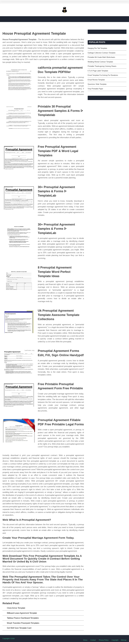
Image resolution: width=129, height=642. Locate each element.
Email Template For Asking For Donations (103, 75)
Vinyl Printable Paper (95, 89)
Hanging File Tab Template (97, 48)
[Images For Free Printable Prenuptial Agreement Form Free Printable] (19, 394)
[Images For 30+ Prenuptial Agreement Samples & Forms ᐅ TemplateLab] (19, 197)
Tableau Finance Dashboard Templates (23, 618)
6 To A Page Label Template (98, 71)
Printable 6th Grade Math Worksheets (101, 57)
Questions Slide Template (97, 84)
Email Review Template (96, 80)
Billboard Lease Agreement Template (22, 613)
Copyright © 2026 (9, 638)
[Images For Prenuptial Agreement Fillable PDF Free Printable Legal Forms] (19, 430)
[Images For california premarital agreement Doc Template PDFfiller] (19, 78)
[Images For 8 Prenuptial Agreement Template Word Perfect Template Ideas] (19, 277)
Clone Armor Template (16, 608)
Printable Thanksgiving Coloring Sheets (102, 66)
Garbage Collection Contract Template (101, 53)
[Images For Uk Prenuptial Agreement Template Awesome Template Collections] (19, 320)
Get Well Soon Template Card (19, 628)
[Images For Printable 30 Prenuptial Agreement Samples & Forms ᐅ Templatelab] (19, 116)
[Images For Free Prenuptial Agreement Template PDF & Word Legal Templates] (19, 157)
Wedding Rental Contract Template (100, 62)
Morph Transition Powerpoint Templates (23, 623)
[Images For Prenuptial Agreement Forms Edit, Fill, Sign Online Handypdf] (19, 361)
